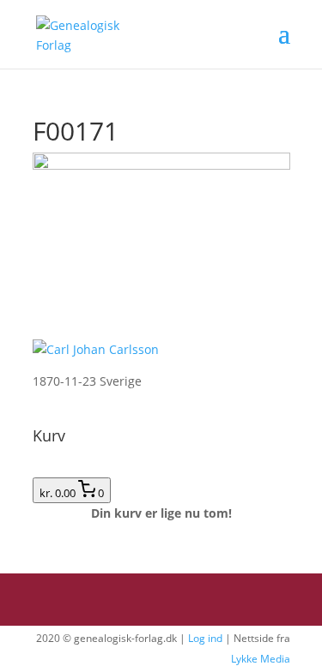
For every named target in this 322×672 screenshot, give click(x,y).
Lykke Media (260, 658)
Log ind (205, 638)
